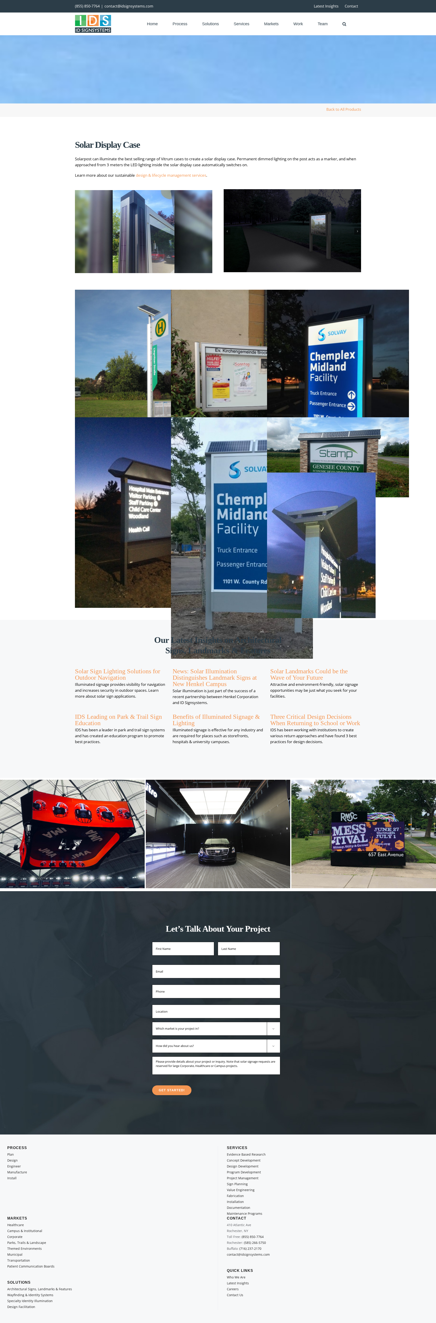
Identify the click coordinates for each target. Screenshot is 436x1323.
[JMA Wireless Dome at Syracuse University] (72, 834)
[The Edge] (218, 834)
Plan (10, 1154)
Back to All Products (343, 109)
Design (12, 1160)
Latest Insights (238, 1283)
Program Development (244, 1172)
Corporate (14, 1237)
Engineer (14, 1166)
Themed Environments (24, 1248)
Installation (235, 1202)
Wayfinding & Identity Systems (30, 1295)
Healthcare (15, 1225)
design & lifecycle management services (171, 175)
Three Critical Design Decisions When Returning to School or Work (315, 720)
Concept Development (243, 1160)
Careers (233, 1289)
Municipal (14, 1254)
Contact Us (235, 1295)
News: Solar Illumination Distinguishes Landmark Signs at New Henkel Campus (215, 677)
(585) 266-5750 (255, 1242)
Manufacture (17, 1172)
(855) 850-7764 (87, 6)
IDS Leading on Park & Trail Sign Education (118, 720)
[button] (344, 24)
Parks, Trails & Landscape (26, 1242)
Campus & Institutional (24, 1231)
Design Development (242, 1166)
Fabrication (235, 1196)
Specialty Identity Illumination (30, 1301)
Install (12, 1178)
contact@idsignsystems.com (128, 6)
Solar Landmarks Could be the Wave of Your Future (309, 674)
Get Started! (172, 1090)
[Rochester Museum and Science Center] (363, 834)
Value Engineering (241, 1190)
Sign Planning (237, 1184)
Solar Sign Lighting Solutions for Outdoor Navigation (117, 674)
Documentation (238, 1207)
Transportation (18, 1260)
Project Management (242, 1178)
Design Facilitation (21, 1307)
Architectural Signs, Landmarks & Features (39, 1289)
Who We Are (236, 1277)
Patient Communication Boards (30, 1266)
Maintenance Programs (244, 1213)
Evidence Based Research (246, 1154)
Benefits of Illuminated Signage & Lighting (216, 720)
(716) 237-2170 (250, 1248)
